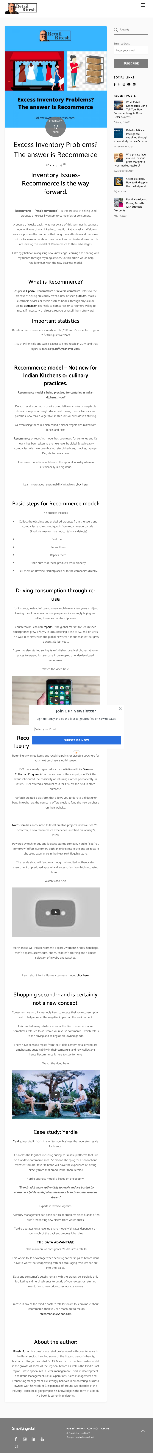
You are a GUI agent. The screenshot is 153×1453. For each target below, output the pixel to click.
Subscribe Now (76, 740)
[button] (76, 711)
